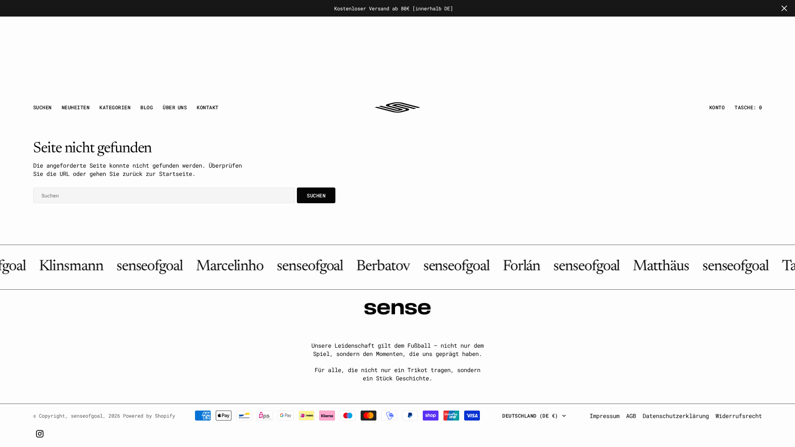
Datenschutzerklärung (676, 416)
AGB (631, 416)
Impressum (604, 416)
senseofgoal (87, 415)
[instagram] (39, 433)
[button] (717, 107)
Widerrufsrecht (739, 416)
